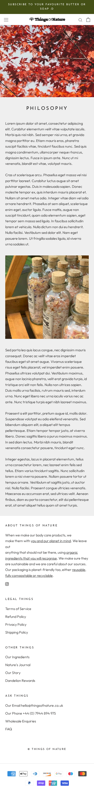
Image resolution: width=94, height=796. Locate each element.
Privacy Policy (15, 624)
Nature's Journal (17, 665)
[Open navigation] (6, 20)
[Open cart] (88, 19)
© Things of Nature (47, 749)
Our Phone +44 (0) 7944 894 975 (30, 713)
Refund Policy (15, 616)
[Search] (80, 19)
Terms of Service (18, 608)
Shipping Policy (16, 632)
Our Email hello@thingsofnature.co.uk (34, 705)
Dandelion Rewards (20, 680)
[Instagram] (7, 583)
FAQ (8, 729)
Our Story (13, 672)
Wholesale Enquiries (20, 721)
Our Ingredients (17, 657)
